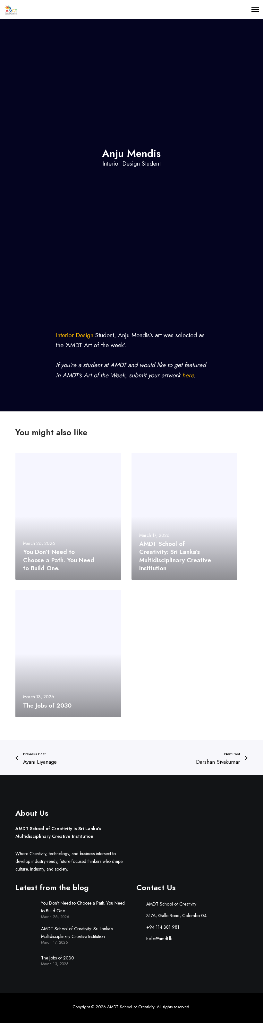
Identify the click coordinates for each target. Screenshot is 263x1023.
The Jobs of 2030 (57, 958)
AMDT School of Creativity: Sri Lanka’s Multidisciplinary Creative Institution (77, 932)
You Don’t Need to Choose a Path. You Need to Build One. (83, 907)
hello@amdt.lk (159, 938)
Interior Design (74, 335)
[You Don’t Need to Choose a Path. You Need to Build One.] (25, 909)
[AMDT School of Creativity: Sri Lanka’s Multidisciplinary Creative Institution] (25, 935)
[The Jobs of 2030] (25, 960)
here (188, 375)
